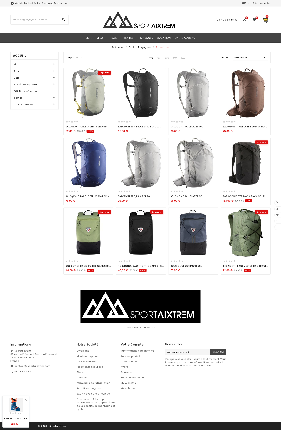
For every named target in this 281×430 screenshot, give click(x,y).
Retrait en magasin (89, 388)
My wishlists (128, 383)
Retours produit (130, 356)
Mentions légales (87, 356)
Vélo (17, 77)
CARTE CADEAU (23, 104)
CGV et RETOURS (87, 361)
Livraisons (83, 350)
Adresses (127, 372)
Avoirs (124, 366)
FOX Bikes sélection (26, 91)
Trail (17, 71)
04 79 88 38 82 (23, 371)
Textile (18, 97)
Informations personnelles (137, 350)
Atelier (81, 372)
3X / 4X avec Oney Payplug (93, 393)
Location (82, 377)
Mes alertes (128, 388)
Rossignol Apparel (26, 84)
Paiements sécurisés (90, 366)
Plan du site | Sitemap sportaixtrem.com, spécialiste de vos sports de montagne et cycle (96, 404)
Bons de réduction (132, 377)
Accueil (19, 56)
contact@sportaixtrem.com (32, 366)
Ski (15, 64)
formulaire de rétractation (93, 383)
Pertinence (250, 57)
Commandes (129, 361)
